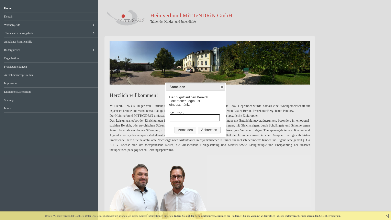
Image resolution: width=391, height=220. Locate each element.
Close (222, 87)
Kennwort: (177, 112)
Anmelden (185, 130)
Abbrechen (209, 130)
